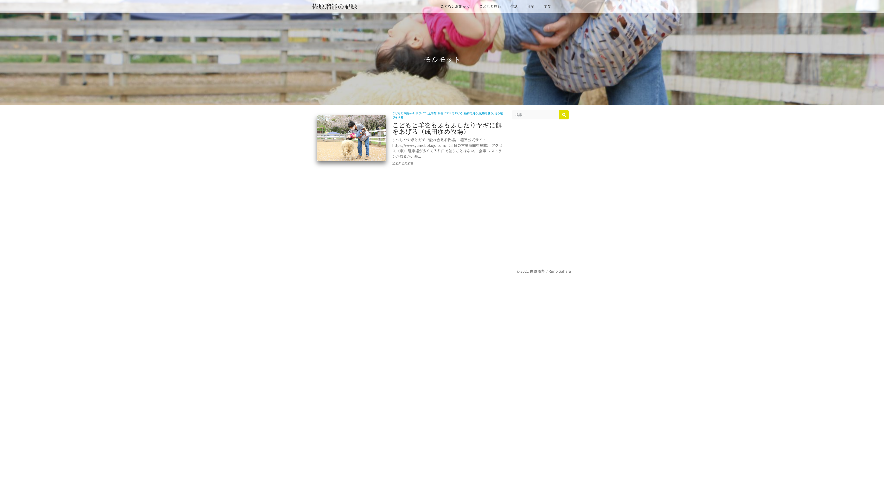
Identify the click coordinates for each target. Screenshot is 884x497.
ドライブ (421, 113)
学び (547, 6)
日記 (530, 6)
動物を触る (486, 113)
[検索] (564, 114)
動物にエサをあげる (450, 113)
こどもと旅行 (490, 6)
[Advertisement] (540, 193)
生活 (514, 6)
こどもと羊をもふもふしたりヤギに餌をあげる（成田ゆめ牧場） (447, 128)
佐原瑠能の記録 (334, 6)
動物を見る (471, 113)
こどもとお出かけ (455, 6)
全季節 (432, 113)
